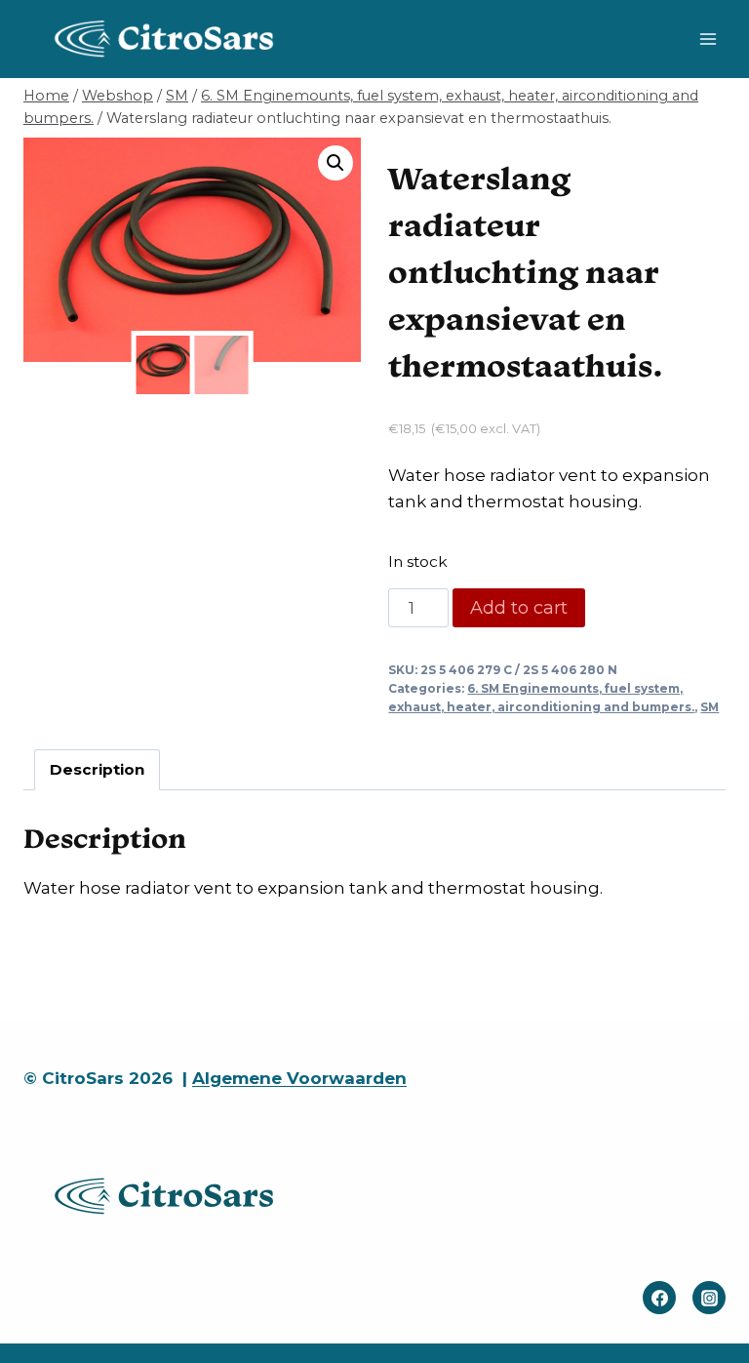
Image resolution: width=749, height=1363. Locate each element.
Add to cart (519, 608)
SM (709, 707)
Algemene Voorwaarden (299, 1078)
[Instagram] (709, 1297)
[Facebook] (659, 1297)
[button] (335, 162)
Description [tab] (97, 769)
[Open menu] (708, 38)
